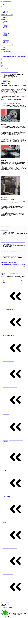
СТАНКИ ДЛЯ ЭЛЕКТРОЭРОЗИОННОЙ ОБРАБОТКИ (12, 413)
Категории (3, 282)
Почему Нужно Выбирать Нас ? (10, 548)
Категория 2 (6, 11)
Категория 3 (6, 12)
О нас (4, 22)
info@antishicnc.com (5, 1)
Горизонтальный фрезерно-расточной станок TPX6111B (13, 264)
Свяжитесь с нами (5, 602)
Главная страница (7, 51)
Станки (4, 24)
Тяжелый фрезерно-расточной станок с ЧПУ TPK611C (15, 56)
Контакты (5, 27)
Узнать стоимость (9, 72)
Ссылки (2, 443)
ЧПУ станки (6, 54)
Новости (5, 26)
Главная (5, 21)
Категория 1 (6, 10)
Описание (5, 80)
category (2, 7)
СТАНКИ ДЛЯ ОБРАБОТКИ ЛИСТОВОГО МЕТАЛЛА (13, 440)
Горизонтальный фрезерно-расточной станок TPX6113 (13, 253)
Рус (10, 1)
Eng (4, 4)
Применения (6, 25)
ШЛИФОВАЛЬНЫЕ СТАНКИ (10, 387)
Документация (6, 81)
